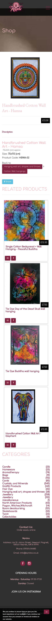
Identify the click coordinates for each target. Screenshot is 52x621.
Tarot (5, 514)
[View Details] (7, 258)
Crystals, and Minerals (15, 483)
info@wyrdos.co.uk (29, 553)
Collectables (9, 517)
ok (46, 612)
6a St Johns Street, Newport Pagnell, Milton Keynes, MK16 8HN (30, 544)
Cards (5, 480)
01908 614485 (29, 549)
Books (5, 478)
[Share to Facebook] (13, 258)
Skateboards (9, 511)
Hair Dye (7, 489)
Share (8, 182)
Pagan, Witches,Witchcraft (17, 505)
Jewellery (7, 494)
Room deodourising (13, 508)
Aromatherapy (10, 472)
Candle (6, 467)
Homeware (8, 469)
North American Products (17, 503)
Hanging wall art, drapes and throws (22, 167)
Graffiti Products (11, 486)
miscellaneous (10, 500)
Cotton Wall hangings (15, 171)
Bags (5, 475)
